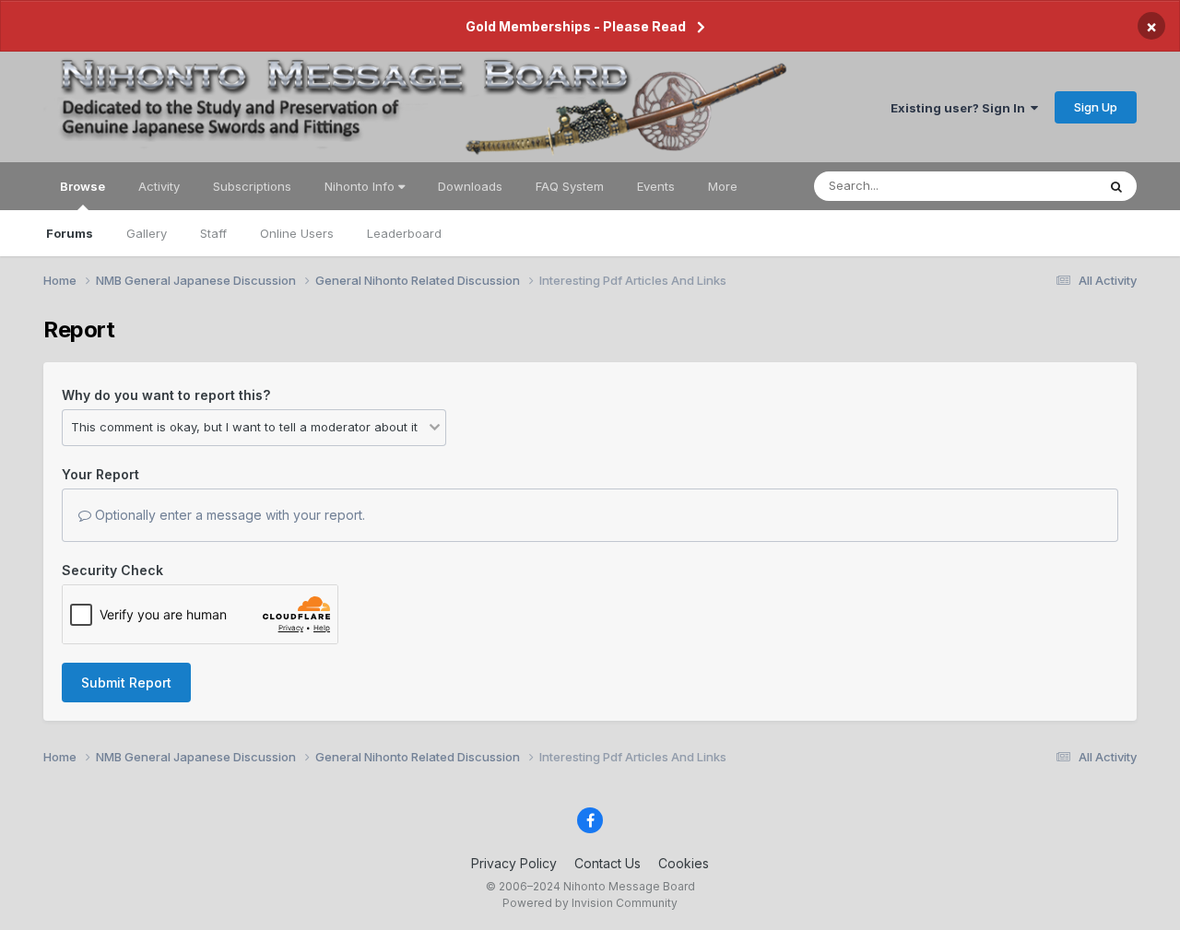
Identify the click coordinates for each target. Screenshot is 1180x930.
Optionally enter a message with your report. (228, 515)
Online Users (297, 233)
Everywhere (1039, 186)
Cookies (683, 863)
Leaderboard (404, 233)
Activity (159, 186)
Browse (82, 186)
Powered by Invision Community (590, 903)
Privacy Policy (514, 863)
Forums (69, 233)
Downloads (470, 186)
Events (656, 186)
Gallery (146, 233)
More (723, 186)
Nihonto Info (361, 186)
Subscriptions (252, 186)
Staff (213, 233)
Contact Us (607, 863)
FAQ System (570, 186)
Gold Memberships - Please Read (576, 26)
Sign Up (1095, 107)
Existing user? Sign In (961, 107)
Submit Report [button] (126, 682)
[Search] (1116, 186)
